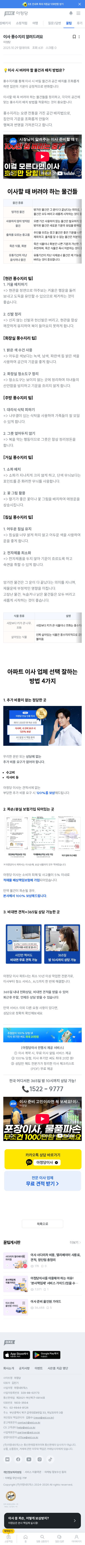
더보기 (74, 1242)
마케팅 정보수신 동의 (55, 1472)
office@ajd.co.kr (28, 1437)
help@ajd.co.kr (26, 1427)
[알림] (70, 13)
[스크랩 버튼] (24, 1257)
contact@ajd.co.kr (29, 1422)
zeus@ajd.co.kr (43, 1417)
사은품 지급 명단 (58, 1368)
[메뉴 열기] (78, 13)
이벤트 (39, 1368)
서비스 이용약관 (33, 1472)
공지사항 (24, 1368)
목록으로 (42, 1224)
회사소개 (8, 1368)
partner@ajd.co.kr (29, 1432)
